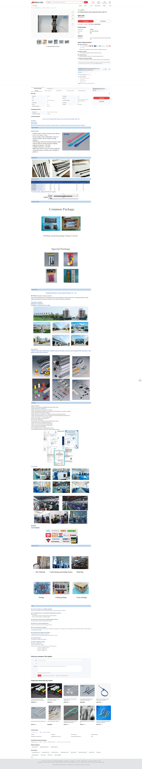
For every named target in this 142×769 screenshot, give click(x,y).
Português (52, 762)
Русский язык (61, 762)
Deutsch (69, 762)
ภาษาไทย (89, 762)
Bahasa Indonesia (101, 762)
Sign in (110, 2)
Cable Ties (48, 7)
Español (48, 762)
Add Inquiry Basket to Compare (53, 46)
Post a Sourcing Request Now (62, 675)
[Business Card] (109, 93)
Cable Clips (53, 734)
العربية (77, 762)
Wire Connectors (74, 734)
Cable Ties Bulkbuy (57, 755)
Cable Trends (50, 755)
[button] (87, 91)
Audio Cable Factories (45, 752)
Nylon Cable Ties (53, 7)
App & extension (97, 5)
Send (39, 675)
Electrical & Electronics (37, 7)
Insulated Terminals (94, 734)
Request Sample (97, 24)
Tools (92, 736)
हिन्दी (86, 762)
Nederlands (73, 762)
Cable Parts (44, 7)
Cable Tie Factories (55, 752)
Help (91, 5)
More (32, 757)
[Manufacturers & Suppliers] (37, 2)
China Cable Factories (35, 752)
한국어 (80, 762)
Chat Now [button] (104, 21)
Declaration (82, 764)
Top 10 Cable (43, 755)
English (45, 762)
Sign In (79, 83)
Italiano (65, 762)
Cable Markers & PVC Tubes (56, 736)
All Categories (35, 5)
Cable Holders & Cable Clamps (36, 736)
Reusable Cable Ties (54, 746)
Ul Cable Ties (98, 752)
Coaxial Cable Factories (64, 752)
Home (32, 7)
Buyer (85, 5)
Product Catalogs (47, 732)
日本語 (83, 762)
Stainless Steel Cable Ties (44, 746)
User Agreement (77, 764)
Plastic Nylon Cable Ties (83, 752)
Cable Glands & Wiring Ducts (76, 736)
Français (56, 762)
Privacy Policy (87, 764)
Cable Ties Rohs (73, 752)
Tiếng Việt (96, 762)
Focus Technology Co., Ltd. (64, 764)
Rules (110, 5)
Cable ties (32, 734)
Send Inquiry (85, 21)
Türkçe (93, 762)
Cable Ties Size (91, 752)
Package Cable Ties (35, 755)
